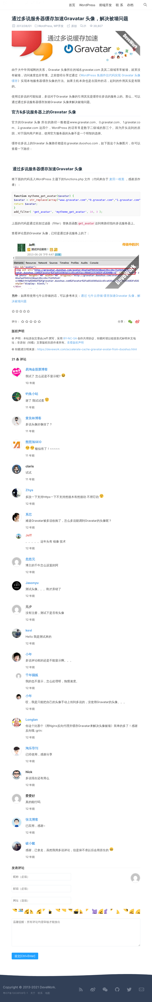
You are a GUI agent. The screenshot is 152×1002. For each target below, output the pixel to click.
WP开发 (59, 26)
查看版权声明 (75, 342)
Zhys (29, 490)
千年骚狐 (32, 675)
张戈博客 (32, 819)
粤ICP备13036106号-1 (15, 992)
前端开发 (105, 5)
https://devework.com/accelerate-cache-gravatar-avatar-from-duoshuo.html (87, 349)
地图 (47, 993)
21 (84, 26)
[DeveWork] (23, 4)
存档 (130, 5)
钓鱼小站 (32, 394)
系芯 (29, 514)
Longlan (32, 720)
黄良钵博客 (33, 418)
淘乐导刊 (32, 748)
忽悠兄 (30, 559)
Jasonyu (32, 583)
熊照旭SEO (34, 442)
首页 (72, 5)
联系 (40, 993)
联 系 (119, 5)
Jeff (29, 535)
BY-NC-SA (70, 338)
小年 (29, 654)
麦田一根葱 (116, 179)
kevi (29, 630)
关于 (32, 993)
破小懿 (30, 843)
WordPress (87, 5)
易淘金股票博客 (37, 369)
